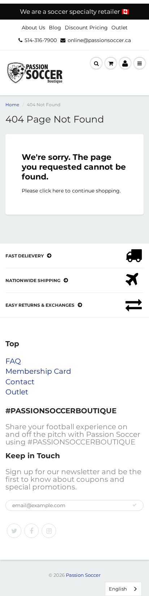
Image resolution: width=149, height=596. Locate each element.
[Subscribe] (134, 505)
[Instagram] (49, 530)
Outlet (119, 27)
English (118, 589)
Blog (55, 27)
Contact (19, 381)
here (58, 190)
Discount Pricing (86, 27)
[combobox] (123, 589)
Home (12, 104)
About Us (33, 27)
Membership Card (38, 371)
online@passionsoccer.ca (99, 40)
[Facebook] (31, 530)
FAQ (13, 361)
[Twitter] (14, 530)
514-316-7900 (41, 40)
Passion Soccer (83, 575)
